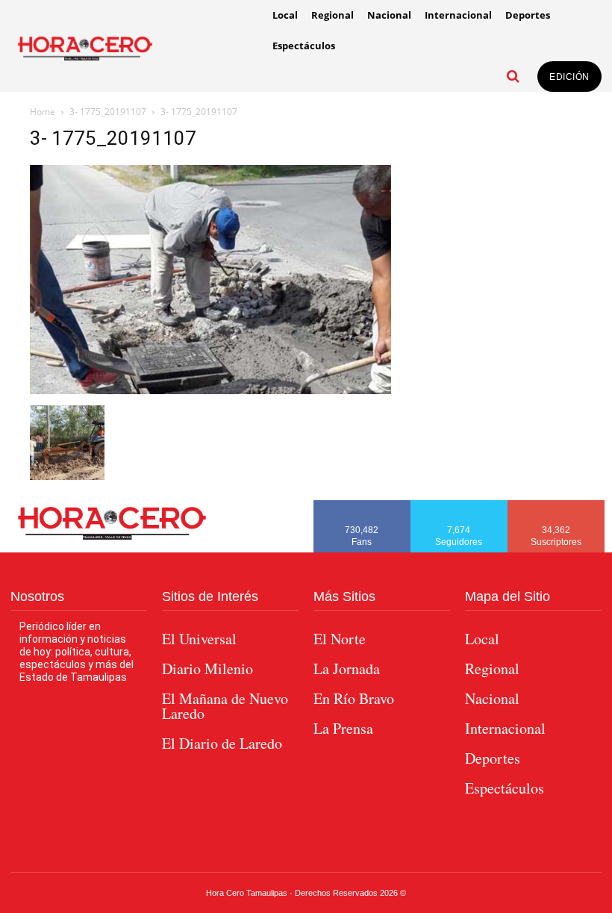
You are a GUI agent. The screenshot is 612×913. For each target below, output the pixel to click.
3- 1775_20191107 (107, 111)
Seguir (459, 505)
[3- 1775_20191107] (210, 390)
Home (42, 111)
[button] (512, 76)
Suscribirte (556, 505)
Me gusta (362, 505)
